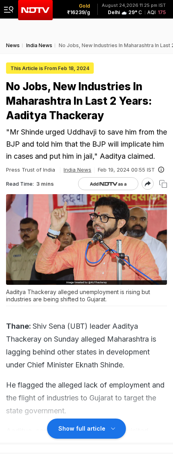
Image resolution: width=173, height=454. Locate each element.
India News (77, 169)
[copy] (163, 184)
